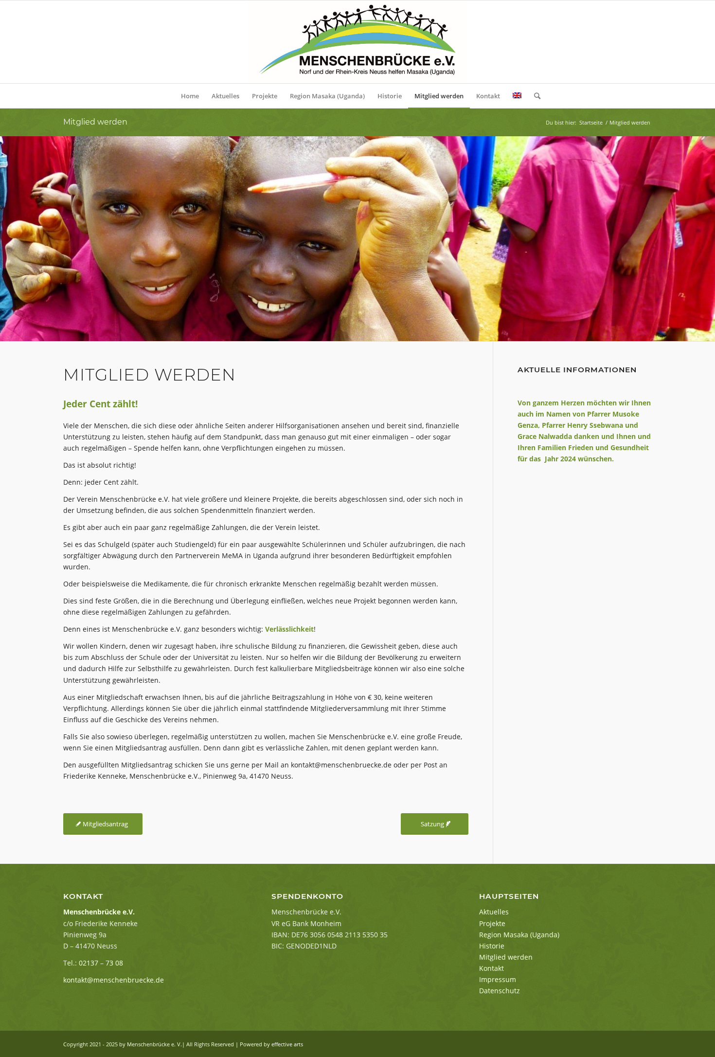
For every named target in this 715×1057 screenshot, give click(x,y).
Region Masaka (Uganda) (519, 934)
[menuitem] (190, 96)
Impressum (497, 979)
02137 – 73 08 (101, 962)
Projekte (492, 923)
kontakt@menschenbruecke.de (113, 979)
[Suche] (534, 96)
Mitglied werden (95, 122)
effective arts (287, 1044)
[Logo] (357, 41)
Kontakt (491, 968)
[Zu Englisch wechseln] (517, 96)
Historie (491, 945)
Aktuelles (494, 911)
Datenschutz (499, 990)
